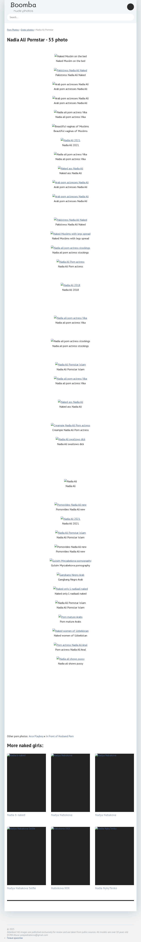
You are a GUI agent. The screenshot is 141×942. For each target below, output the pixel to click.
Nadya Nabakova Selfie (21, 888)
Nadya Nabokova (61, 815)
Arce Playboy (36, 736)
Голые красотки (15, 938)
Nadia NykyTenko (106, 888)
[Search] (129, 17)
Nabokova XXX (60, 888)
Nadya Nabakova (105, 815)
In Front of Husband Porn (60, 736)
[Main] (27, 7)
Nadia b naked (16, 815)
